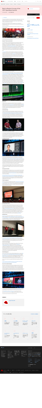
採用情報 (36, 362)
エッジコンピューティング (7, 334)
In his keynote (4, 51)
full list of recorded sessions (12, 172)
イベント (10, 370)
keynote (22, 82)
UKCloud (23, 104)
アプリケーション (25, 333)
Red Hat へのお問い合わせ (18, 370)
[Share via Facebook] (29, 14)
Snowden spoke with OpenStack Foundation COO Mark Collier (15, 158)
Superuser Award (11, 104)
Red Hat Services (4, 215)
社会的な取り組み (36, 361)
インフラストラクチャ (16, 334)
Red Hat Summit (37, 370)
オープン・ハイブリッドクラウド (25, 321)
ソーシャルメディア (23, 356)
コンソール (16, 355)
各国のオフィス (13, 370)
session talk (5, 83)
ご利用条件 (10, 372)
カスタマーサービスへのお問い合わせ (24, 353)
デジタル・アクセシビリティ (21, 372)
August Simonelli (31, 8)
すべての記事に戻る (5, 17)
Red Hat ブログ (3, 4)
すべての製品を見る (3, 356)
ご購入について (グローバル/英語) (17, 353)
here (7, 108)
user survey (13, 53)
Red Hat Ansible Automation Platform (3, 355)
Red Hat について (5, 370)
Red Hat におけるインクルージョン (28, 370)
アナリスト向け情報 (30, 362)
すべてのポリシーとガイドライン (15, 372)
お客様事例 (29, 361)
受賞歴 (32, 356)
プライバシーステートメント (6, 372)
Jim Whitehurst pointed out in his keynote (8, 291)
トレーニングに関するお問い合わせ (24, 355)
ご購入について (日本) (17, 354)
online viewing (22, 26)
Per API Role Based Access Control (9, 208)
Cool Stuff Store (33, 370)
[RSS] (38, 14)
